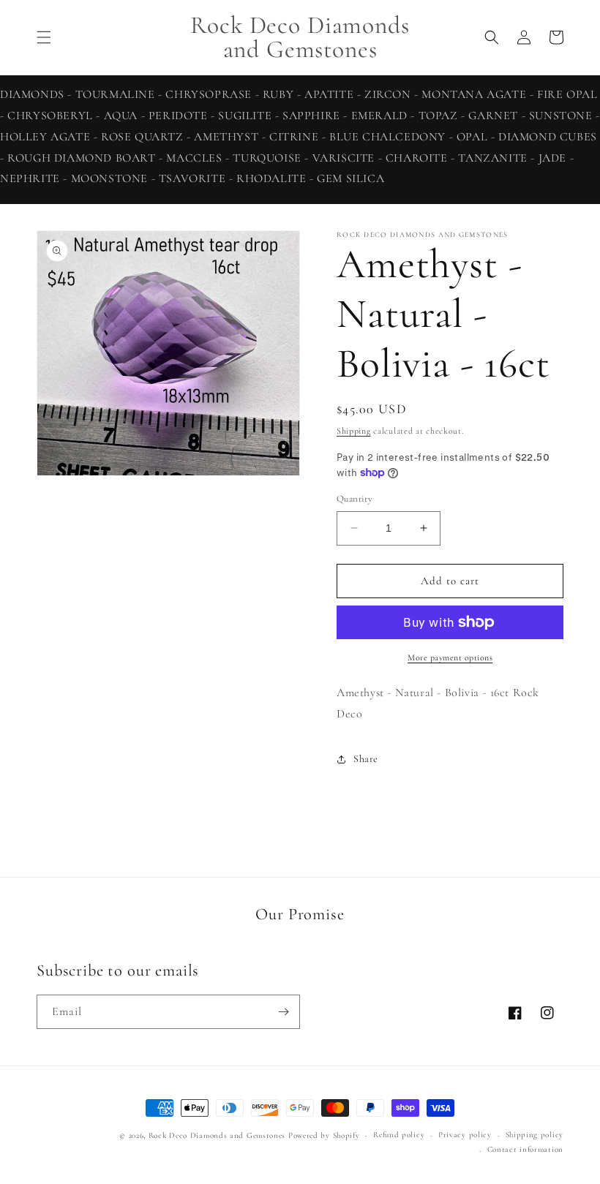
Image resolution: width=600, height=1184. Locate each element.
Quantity (354, 499)
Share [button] (365, 759)
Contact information (525, 1149)
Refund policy (398, 1134)
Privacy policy (465, 1134)
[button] (44, 37)
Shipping (354, 431)
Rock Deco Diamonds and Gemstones (217, 1135)
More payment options (450, 657)
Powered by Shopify (324, 1135)
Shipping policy (535, 1134)
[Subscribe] (283, 1012)
